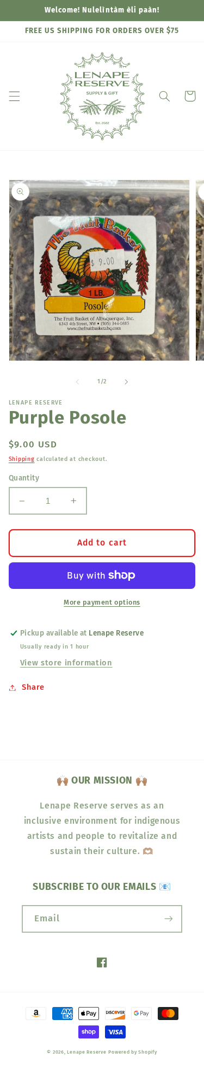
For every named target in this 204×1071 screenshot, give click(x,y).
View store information (66, 663)
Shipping (22, 459)
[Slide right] (127, 382)
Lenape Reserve (86, 1052)
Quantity (24, 478)
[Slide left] (77, 382)
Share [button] (33, 687)
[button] (14, 96)
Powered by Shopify (132, 1052)
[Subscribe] (168, 919)
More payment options (102, 602)
